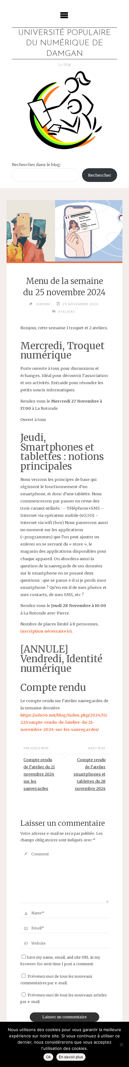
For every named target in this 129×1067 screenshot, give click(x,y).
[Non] (121, 1044)
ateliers (66, 311)
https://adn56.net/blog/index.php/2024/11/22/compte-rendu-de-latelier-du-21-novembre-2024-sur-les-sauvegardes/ (63, 722)
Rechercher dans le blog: (36, 164)
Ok (48, 1057)
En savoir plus (71, 1057)
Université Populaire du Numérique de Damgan (64, 43)
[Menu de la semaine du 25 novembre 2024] (64, 231)
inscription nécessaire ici (46, 631)
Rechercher (99, 175)
